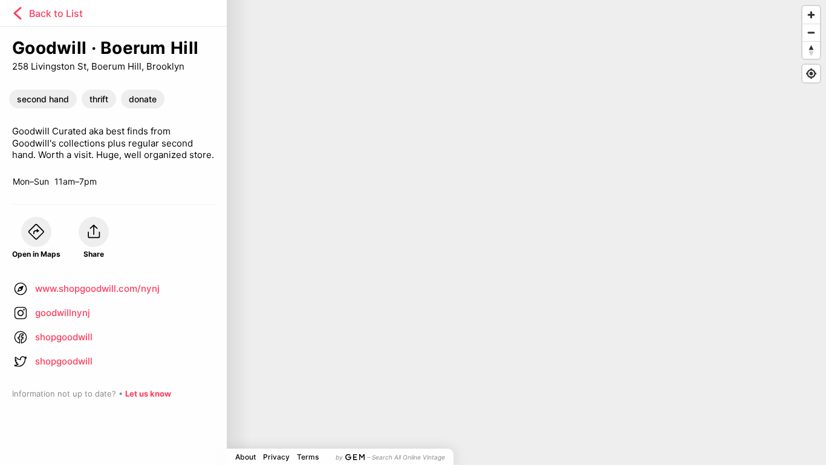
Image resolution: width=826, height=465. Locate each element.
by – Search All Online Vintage (390, 457)
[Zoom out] (811, 32)
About (245, 456)
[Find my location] (811, 73)
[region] (413, 232)
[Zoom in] (811, 15)
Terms (308, 456)
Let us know (148, 393)
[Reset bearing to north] (811, 50)
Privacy (276, 456)
